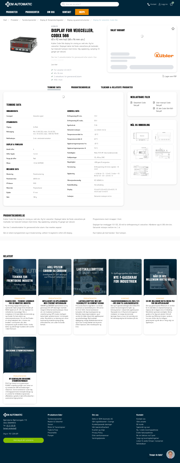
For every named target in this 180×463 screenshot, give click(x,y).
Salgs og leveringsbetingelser (147, 438)
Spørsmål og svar (143, 427)
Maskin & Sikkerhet (55, 422)
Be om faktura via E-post (145, 435)
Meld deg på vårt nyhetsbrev (23, 440)
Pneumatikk (52, 433)
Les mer (54, 64)
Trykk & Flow (53, 430)
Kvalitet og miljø (98, 430)
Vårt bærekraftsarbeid (100, 427)
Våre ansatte (141, 422)
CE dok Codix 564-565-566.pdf (164, 109)
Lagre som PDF (171, 76)
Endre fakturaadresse (144, 433)
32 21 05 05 (10, 425)
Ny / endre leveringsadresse (147, 430)
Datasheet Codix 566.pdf (140, 104)
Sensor (50, 424)
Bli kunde (139, 424)
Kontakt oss (140, 419)
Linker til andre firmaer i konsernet (149, 441)
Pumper (51, 435)
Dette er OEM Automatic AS (102, 419)
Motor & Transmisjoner (56, 427)
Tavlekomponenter (55, 419)
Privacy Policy (97, 433)
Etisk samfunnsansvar (100, 435)
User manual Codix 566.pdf (163, 104)
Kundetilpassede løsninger (102, 424)
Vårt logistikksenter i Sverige (103, 422)
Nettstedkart (141, 444)
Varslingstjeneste (98, 438)
